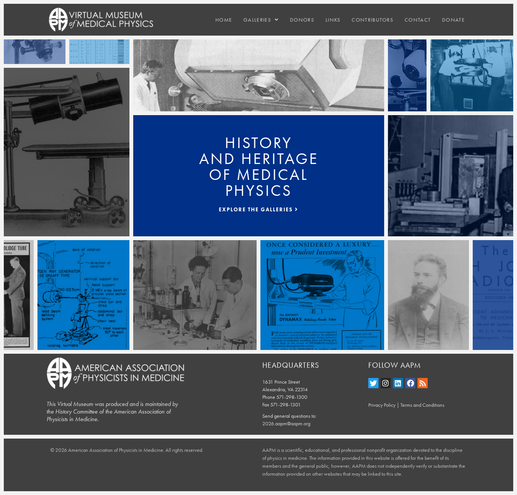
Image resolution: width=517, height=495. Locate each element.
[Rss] (422, 383)
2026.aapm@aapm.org (286, 423)
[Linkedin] (398, 383)
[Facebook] (410, 383)
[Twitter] (373, 383)
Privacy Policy (382, 404)
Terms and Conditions (422, 404)
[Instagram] (386, 383)
